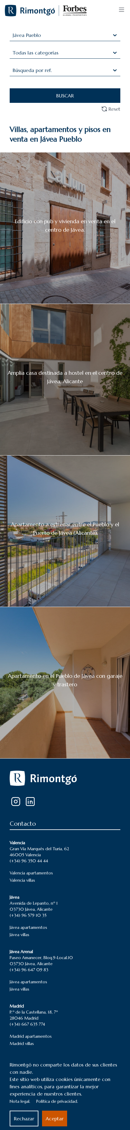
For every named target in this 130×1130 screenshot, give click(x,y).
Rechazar (24, 1118)
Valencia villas (22, 880)
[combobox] (13, 35)
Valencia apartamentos (31, 873)
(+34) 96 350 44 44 (29, 861)
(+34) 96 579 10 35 (28, 915)
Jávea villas (19, 934)
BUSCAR (65, 96)
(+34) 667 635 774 (27, 1024)
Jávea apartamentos (28, 927)
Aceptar (54, 1118)
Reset (114, 109)
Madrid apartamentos (31, 1036)
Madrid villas (22, 1043)
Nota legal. (20, 1101)
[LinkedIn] (30, 801)
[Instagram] (16, 801)
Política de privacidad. (57, 1101)
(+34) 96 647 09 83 (29, 969)
